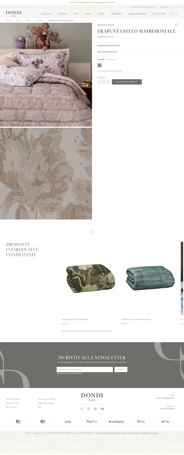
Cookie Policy (134, 433)
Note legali (11, 407)
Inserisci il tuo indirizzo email (70, 373)
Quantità (101, 77)
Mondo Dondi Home (137, 14)
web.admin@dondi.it (165, 398)
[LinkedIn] (95, 408)
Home (8, 20)
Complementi (116, 14)
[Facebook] (81, 408)
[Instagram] (88, 408)
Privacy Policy (121, 433)
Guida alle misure (46, 403)
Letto (76, 14)
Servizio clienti (13, 399)
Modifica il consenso (150, 433)
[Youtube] (102, 408)
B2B (39, 407)
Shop (18, 20)
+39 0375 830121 (167, 409)
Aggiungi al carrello (127, 82)
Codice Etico (12, 403)
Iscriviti (121, 369)
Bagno (88, 14)
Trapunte (39, 20)
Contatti (164, 7)
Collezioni (62, 14)
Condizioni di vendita (105, 433)
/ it (143, 7)
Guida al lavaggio (46, 399)
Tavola (101, 14)
